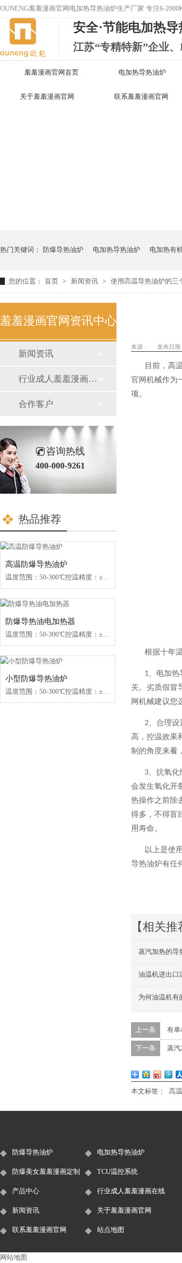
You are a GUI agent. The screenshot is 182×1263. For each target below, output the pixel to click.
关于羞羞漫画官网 (47, 96)
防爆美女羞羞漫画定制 (46, 1171)
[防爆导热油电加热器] (57, 604)
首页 (52, 281)
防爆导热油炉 (63, 249)
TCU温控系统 (117, 1171)
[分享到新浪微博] (157, 1074)
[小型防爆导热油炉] (57, 661)
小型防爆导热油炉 (36, 678)
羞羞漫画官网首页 (51, 72)
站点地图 (110, 1229)
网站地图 (13, 1257)
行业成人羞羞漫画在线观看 (57, 379)
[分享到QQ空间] (146, 1074)
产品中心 (25, 1191)
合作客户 (35, 404)
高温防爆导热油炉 (36, 564)
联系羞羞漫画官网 (39, 1229)
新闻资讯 (85, 281)
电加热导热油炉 (116, 249)
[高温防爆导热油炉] (57, 547)
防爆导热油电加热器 (40, 621)
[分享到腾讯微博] (169, 1074)
